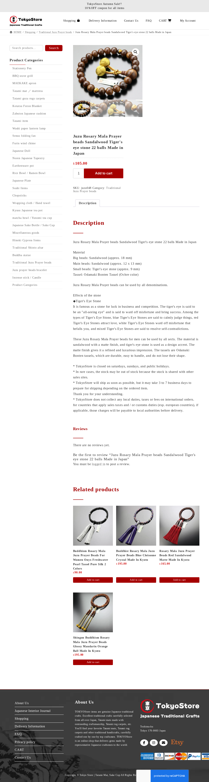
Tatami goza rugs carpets (28, 98)
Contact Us (23, 757)
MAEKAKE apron (24, 83)
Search (54, 48)
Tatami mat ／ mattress (27, 91)
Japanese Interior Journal (33, 711)
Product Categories (24, 284)
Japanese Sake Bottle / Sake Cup (33, 225)
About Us (22, 703)
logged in (98, 464)
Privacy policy (25, 742)
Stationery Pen (22, 68)
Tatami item (20, 120)
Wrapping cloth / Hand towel (31, 203)
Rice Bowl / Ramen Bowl (29, 173)
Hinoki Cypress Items (26, 240)
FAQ (18, 734)
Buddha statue (21, 255)
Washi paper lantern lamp (29, 128)
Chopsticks (19, 195)
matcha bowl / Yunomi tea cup (32, 217)
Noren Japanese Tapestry (28, 158)
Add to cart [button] (93, 579)
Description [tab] (88, 203)
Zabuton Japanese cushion (29, 113)
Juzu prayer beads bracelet (29, 270)
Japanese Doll (21, 150)
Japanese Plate (21, 180)
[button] (135, 52)
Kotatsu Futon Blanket (27, 106)
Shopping (21, 718)
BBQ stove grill (22, 75)
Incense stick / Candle (26, 277)
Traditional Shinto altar (27, 247)
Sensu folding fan (24, 136)
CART (19, 749)
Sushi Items (20, 188)
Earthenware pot (23, 165)
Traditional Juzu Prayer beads (31, 262)
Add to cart (103, 173)
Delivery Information (30, 726)
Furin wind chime (24, 143)
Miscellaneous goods (25, 232)
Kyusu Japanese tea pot (27, 210)
